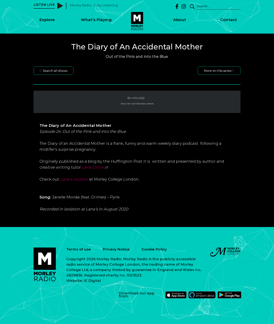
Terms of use (78, 249)
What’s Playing (96, 19)
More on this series (217, 71)
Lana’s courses (74, 179)
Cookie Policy (154, 249)
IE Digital (92, 280)
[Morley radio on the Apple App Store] (176, 294)
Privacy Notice (116, 249)
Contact (228, 19)
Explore (47, 19)
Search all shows (55, 71)
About (179, 19)
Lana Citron (93, 167)
